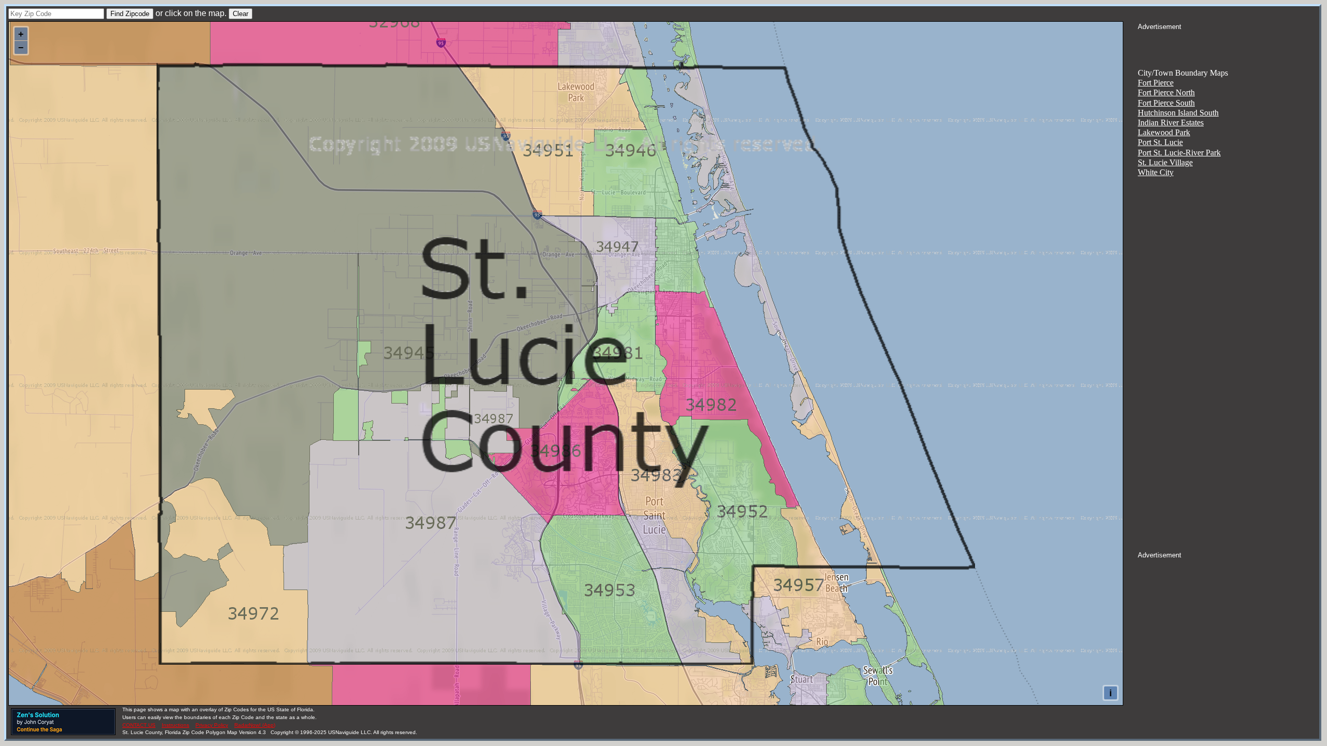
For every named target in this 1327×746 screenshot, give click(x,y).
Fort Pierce (1156, 82)
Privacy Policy (211, 725)
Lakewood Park (1164, 132)
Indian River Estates (1171, 122)
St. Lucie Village (1165, 162)
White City (1156, 172)
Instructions (175, 725)
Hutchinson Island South (1178, 112)
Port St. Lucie (1160, 142)
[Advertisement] (1228, 45)
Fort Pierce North (1166, 92)
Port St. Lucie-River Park (1179, 152)
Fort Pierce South (1166, 102)
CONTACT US (139, 725)
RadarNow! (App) (254, 725)
